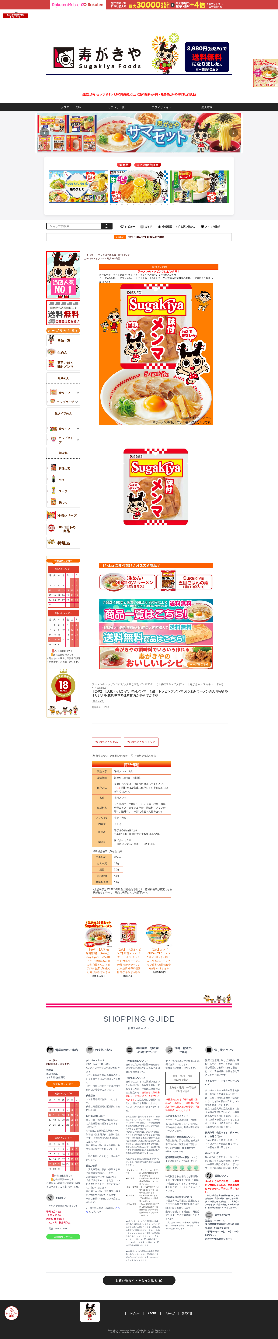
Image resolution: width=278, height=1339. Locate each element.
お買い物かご (188, 226)
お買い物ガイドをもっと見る (136, 1280)
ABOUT (152, 1313)
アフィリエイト (162, 107)
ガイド (148, 226)
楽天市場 (207, 107)
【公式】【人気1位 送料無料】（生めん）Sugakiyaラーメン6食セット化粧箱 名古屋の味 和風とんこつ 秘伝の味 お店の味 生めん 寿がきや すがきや (98, 961)
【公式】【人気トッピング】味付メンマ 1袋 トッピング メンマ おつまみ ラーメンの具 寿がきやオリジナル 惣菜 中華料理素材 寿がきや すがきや (128, 961)
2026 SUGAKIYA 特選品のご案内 (140, 237)
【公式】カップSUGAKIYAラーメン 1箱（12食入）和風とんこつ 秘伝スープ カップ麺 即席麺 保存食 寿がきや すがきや (159, 959)
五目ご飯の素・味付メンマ (116, 254)
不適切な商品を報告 (145, 755)
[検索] (106, 226)
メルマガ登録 (212, 226)
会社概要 (167, 226)
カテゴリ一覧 (116, 107)
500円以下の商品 (111, 258)
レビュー (130, 226)
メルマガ (170, 1313)
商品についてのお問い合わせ (111, 755)
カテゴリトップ (92, 254)
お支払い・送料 (71, 107)
